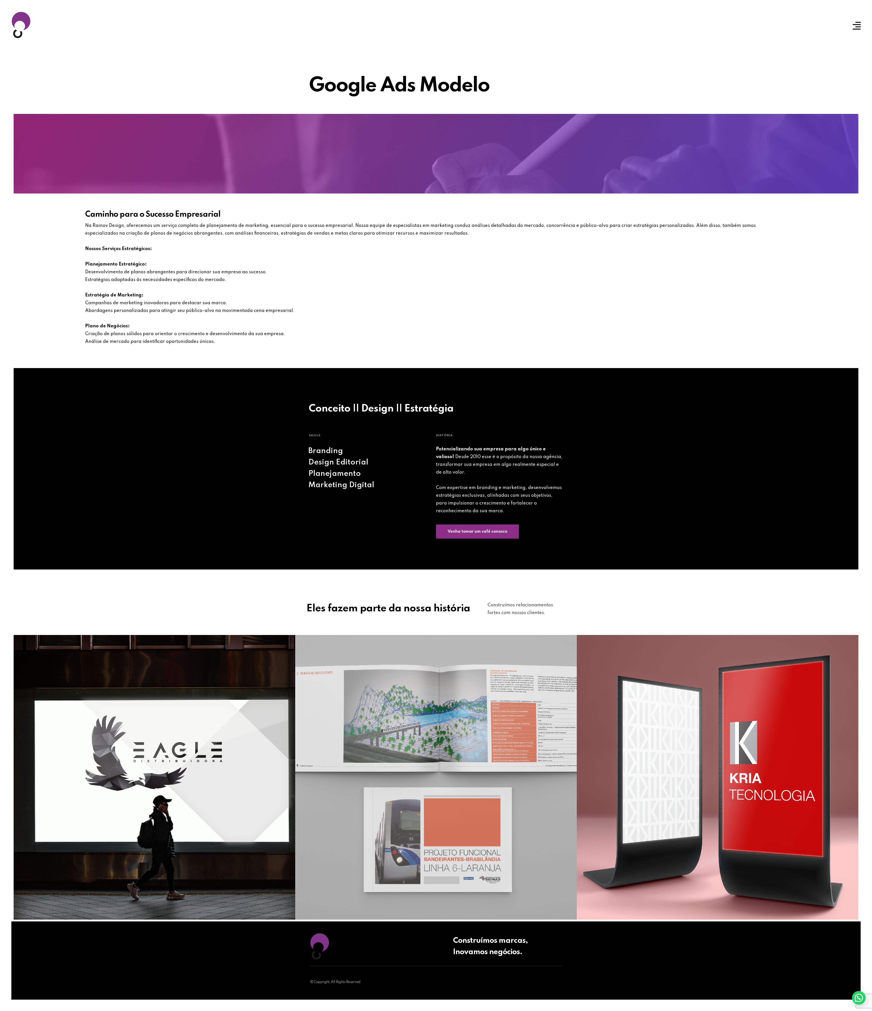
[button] (859, 998)
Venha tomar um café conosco (477, 531)
